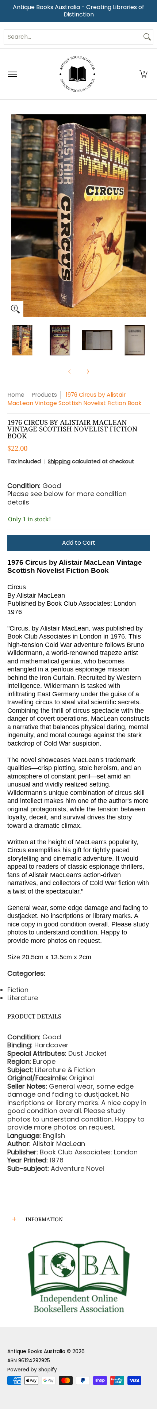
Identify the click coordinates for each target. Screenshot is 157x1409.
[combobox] (72, 37)
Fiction (17, 989)
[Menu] (12, 74)
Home (15, 395)
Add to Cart (78, 542)
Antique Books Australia (36, 1351)
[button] (143, 74)
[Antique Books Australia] (77, 74)
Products (44, 395)
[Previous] (12, 216)
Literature (22, 997)
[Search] (147, 37)
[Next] (145, 216)
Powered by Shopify (32, 1369)
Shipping (59, 461)
